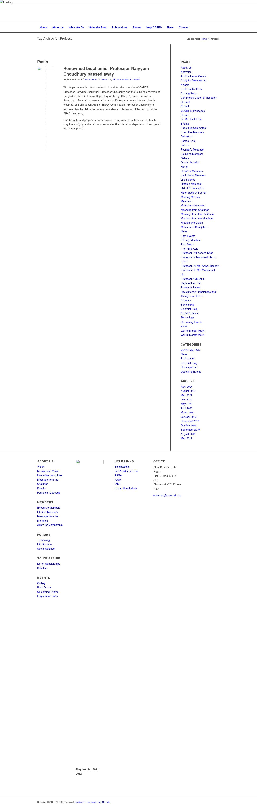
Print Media (187, 244)
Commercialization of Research (199, 97)
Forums (185, 145)
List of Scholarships (192, 188)
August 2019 (188, 434)
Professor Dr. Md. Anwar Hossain (200, 266)
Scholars (186, 300)
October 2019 (188, 425)
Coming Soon (188, 93)
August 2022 (188, 391)
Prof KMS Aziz (189, 248)
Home (204, 38)
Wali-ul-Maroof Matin (192, 330)
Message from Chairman (195, 210)
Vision (184, 326)
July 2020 (186, 399)
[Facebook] (205, 13)
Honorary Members (192, 171)
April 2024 (186, 386)
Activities (186, 72)
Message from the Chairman (197, 214)
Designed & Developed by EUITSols (92, 801)
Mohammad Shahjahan (194, 227)
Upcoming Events (191, 371)
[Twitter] (211, 13)
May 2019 (186, 438)
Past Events (188, 236)
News (104, 79)
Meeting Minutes (190, 197)
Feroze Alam (188, 141)
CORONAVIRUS (190, 350)
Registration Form (191, 283)
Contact (185, 102)
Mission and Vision (192, 222)
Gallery (185, 158)
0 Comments (91, 79)
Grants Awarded (190, 162)
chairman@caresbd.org (166, 495)
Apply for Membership (193, 80)
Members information (193, 205)
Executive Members (192, 132)
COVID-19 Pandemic (193, 111)
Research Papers (191, 287)
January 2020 (188, 417)
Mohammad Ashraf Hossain (126, 79)
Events (185, 123)
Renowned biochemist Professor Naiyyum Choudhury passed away (106, 71)
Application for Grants (193, 76)
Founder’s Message (192, 149)
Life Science (188, 179)
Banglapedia (122, 466)
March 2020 (187, 412)
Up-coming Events (191, 322)
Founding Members (192, 154)
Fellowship (187, 136)
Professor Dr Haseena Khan (197, 253)
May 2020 (186, 404)
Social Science (189, 313)
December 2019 (190, 421)
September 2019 (190, 429)
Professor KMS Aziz (193, 279)
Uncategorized (189, 367)
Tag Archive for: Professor (55, 38)
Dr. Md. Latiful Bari (191, 119)
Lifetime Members (191, 184)
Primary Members (191, 240)
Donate (185, 115)
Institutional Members (193, 175)
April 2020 (186, 408)
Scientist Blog (189, 309)
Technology (187, 317)
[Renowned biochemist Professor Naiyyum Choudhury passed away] (45, 75)
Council (185, 106)
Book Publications (191, 89)
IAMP (118, 484)
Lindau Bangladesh (126, 488)
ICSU (118, 479)
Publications (188, 358)
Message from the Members (197, 218)
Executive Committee (193, 128)
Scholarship (187, 304)
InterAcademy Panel (126, 471)
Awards (185, 85)
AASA (118, 475)
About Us (186, 67)
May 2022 (186, 395)
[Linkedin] (217, 13)
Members (186, 201)
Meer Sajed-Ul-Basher (193, 192)
